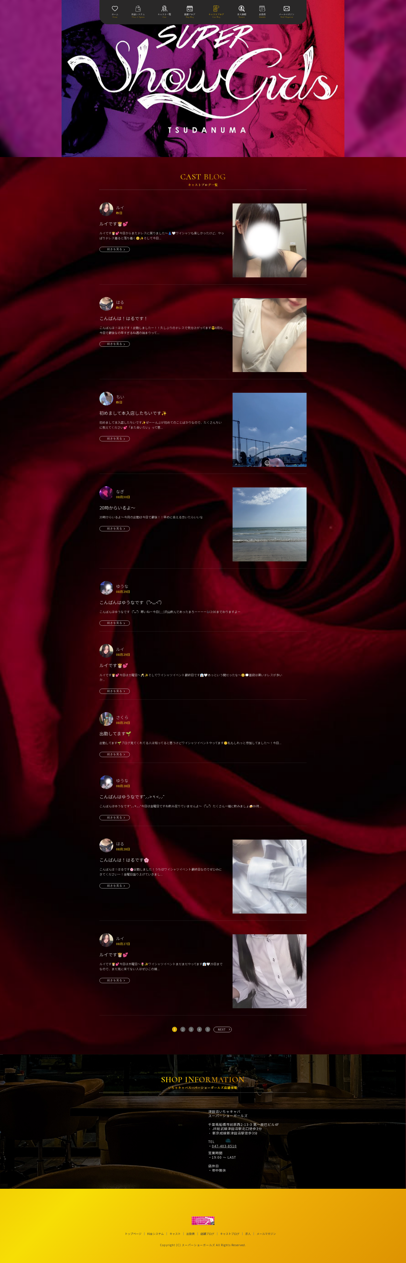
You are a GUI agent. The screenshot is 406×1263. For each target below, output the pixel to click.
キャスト (175, 1233)
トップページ (133, 1233)
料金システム (155, 1233)
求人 (248, 1233)
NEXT (222, 1029)
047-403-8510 (224, 1146)
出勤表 (190, 1233)
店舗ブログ (207, 1233)
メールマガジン (266, 1233)
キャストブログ (229, 1233)
